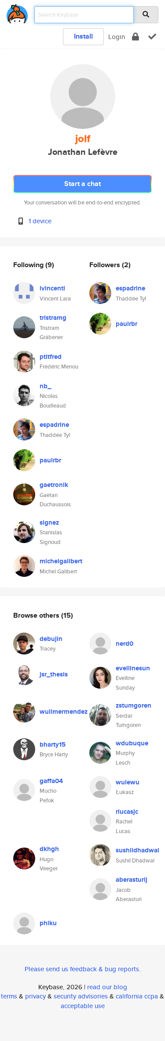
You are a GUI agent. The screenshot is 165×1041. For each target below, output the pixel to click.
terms (9, 996)
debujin (51, 639)
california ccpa (137, 996)
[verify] (152, 36)
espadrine (54, 424)
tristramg (53, 317)
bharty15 (53, 744)
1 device (40, 220)
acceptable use (83, 1005)
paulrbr (50, 460)
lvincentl (52, 288)
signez (49, 522)
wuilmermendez (64, 711)
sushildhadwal (137, 850)
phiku (48, 923)
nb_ (45, 386)
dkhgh (49, 849)
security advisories (81, 996)
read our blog (107, 986)
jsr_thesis (54, 674)
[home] (17, 12)
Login (116, 36)
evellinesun (133, 668)
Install (83, 36)
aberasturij (131, 879)
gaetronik (54, 485)
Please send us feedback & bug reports (82, 968)
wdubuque (132, 743)
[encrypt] (135, 36)
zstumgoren (133, 705)
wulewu (127, 782)
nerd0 (124, 643)
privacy (35, 996)
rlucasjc (127, 811)
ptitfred (51, 356)
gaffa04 (51, 781)
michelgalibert (61, 561)
